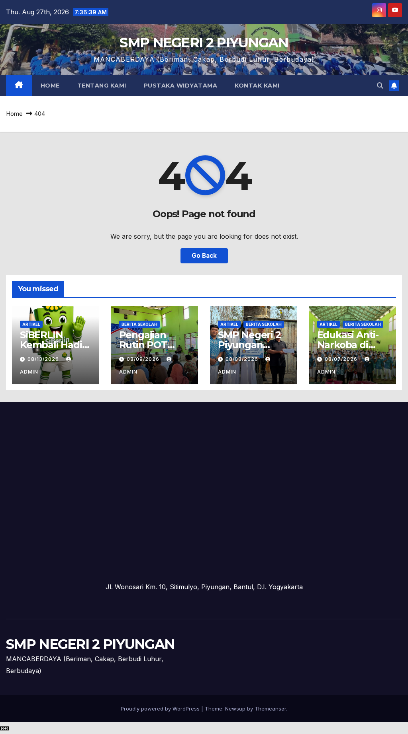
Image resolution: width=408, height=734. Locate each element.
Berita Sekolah (139, 324)
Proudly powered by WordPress (161, 708)
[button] (380, 86)
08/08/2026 (243, 359)
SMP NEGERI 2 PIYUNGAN (204, 42)
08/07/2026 (342, 359)
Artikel (31, 324)
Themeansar (270, 708)
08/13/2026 (44, 359)
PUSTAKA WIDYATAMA (181, 85)
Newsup (235, 708)
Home (50, 85)
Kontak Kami (257, 85)
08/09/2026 (144, 359)
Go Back (204, 255)
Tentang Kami (101, 85)
